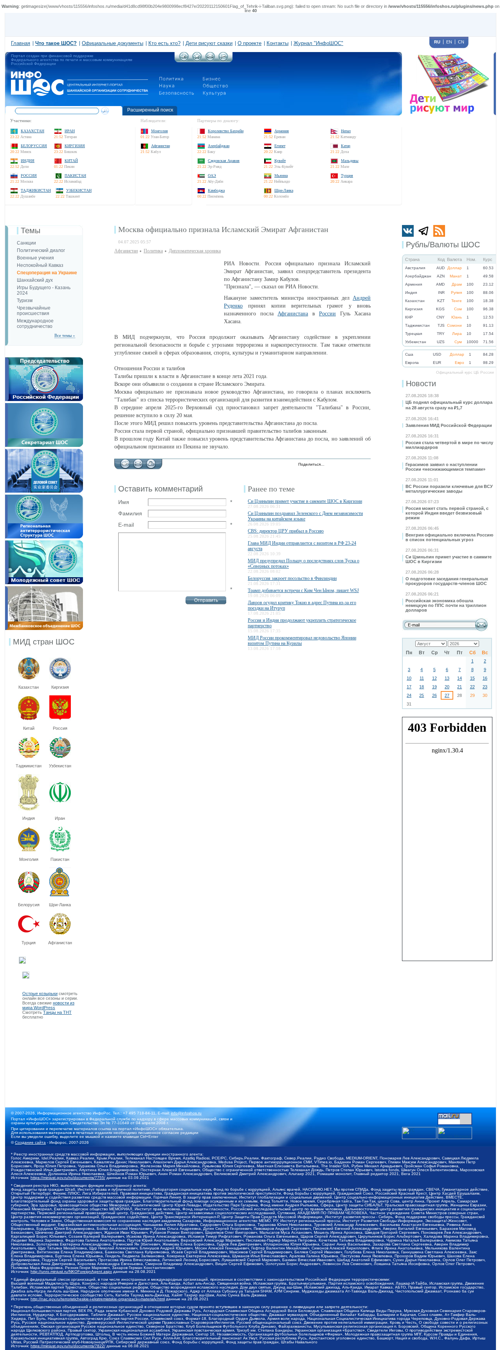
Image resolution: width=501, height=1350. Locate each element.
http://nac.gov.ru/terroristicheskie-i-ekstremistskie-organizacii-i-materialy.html (98, 1299)
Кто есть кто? (164, 43)
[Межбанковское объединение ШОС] (44, 588)
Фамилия (130, 513)
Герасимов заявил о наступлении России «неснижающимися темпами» (445, 467)
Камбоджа (216, 190)
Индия (27, 160)
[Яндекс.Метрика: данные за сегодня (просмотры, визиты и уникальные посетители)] (455, 1133)
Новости (421, 383)
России (327, 314)
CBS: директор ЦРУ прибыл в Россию (286, 531)
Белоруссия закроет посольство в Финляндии (292, 578)
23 (485, 686)
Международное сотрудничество (35, 323)
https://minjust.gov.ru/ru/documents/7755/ (68, 1177)
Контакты (277, 43)
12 (434, 678)
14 (459, 678)
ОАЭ (212, 175)
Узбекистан (79, 190)
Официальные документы (112, 43)
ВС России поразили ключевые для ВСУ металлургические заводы (449, 488)
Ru (437, 42)
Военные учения (35, 258)
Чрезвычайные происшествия (33, 310)
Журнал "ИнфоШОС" (318, 43)
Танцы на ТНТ (57, 1012)
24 (409, 695)
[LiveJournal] (341, 465)
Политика (153, 251)
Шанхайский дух (35, 280)
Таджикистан (36, 190)
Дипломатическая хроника (195, 251)
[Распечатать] (151, 461)
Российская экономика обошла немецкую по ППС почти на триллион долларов (446, 605)
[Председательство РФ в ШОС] (44, 359)
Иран (70, 131)
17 (409, 686)
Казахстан (32, 131)
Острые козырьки (40, 993)
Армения (281, 131)
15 (472, 678)
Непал (346, 131)
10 (409, 678)
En (449, 42)
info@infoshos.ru (186, 1113)
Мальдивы (350, 160)
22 (472, 686)
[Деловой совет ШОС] (44, 451)
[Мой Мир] (365, 465)
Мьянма (281, 175)
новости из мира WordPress (48, 1005)
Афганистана (293, 314)
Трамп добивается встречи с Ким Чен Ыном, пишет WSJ (303, 590)
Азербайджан (218, 146)
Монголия (159, 131)
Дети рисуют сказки (209, 43)
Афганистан (160, 146)
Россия (29, 175)
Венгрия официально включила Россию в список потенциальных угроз (449, 537)
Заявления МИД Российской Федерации (448, 425)
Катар (345, 146)
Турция (347, 175)
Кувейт (280, 160)
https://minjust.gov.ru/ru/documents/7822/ (68, 1346)
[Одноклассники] (357, 465)
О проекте (249, 43)
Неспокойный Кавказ (40, 265)
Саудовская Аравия (224, 160)
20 (447, 686)
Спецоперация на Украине (47, 272)
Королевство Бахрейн (225, 131)
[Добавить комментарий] (125, 461)
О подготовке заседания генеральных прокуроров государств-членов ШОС (446, 581)
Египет (279, 146)
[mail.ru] (455, 1115)
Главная (20, 43)
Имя (123, 502)
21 (459, 686)
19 (434, 686)
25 (421, 695)
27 (447, 695)
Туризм (24, 300)
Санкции (26, 243)
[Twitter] (332, 465)
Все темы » (64, 335)
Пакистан (75, 175)
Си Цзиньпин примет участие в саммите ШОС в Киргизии (305, 501)
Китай (71, 160)
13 (447, 678)
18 (421, 686)
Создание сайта (30, 1142)
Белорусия (29, 904)
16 (485, 678)
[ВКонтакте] (349, 465)
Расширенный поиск (150, 110)
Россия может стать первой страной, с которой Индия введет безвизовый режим (446, 513)
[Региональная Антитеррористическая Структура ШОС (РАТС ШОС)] (44, 497)
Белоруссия (34, 146)
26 (434, 695)
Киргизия (75, 146)
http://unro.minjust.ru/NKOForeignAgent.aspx (71, 1271)
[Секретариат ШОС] (44, 405)
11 (422, 678)
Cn (461, 42)
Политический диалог (41, 250)
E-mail (126, 525)
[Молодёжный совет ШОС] (44, 542)
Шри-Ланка (283, 190)
